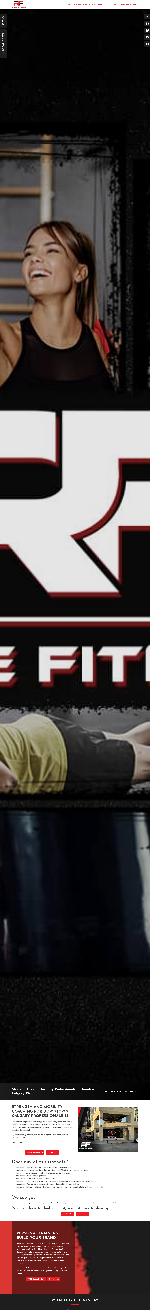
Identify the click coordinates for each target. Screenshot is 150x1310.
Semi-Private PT (89, 4)
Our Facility (112, 4)
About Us (102, 4)
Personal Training (74, 4)
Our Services (131, 1091)
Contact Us (52, 1152)
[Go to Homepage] (19, 4)
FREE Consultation (128, 4)
